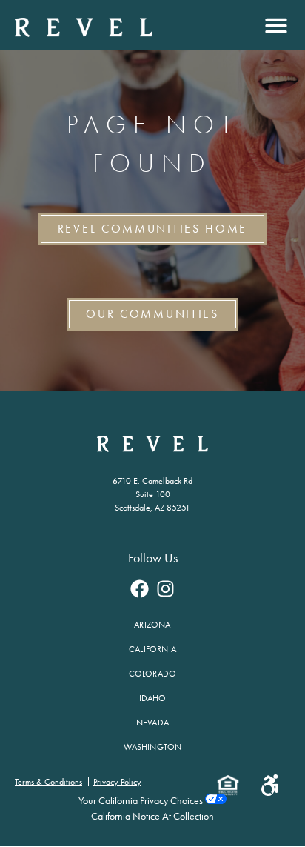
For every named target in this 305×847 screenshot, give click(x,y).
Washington (153, 747)
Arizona (152, 625)
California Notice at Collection (152, 816)
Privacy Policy (117, 782)
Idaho (153, 698)
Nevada (152, 722)
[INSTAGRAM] (166, 588)
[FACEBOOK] (140, 588)
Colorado (153, 673)
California (152, 649)
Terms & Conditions (48, 782)
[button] (274, 25)
